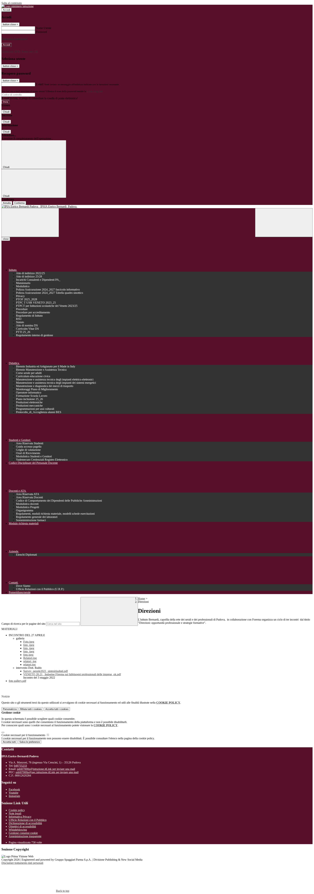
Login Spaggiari (95, 91)
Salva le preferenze (29, 742)
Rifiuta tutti (31, 709)
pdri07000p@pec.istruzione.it (47, 772)
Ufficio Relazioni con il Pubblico (28, 819)
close (6, 239)
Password (41, 31)
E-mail (39, 84)
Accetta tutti (57, 709)
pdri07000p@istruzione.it (46, 769)
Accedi (6, 10)
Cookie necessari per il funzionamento (23, 735)
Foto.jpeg (28, 641)
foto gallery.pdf (17, 680)
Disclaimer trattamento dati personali (22, 862)
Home (141, 598)
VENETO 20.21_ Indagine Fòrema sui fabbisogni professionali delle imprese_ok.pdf (72, 674)
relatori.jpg (29, 664)
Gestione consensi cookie (23, 833)
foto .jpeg (28, 644)
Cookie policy (17, 810)
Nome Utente (43, 28)
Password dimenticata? (14, 38)
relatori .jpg (29, 661)
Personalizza (10, 709)
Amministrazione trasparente (25, 836)
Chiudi (6, 111)
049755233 (20, 765)
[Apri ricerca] (284, 222)
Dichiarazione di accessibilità (25, 823)
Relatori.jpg (30, 658)
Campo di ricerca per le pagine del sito (23, 623)
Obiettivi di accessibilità (22, 826)
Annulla (7, 203)
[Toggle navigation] (30, 222)
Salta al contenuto (11, 3)
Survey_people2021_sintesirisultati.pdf (45, 671)
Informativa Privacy (20, 816)
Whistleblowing (18, 829)
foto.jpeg (28, 654)
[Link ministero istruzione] (17, 6)
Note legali (15, 813)
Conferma (19, 203)
